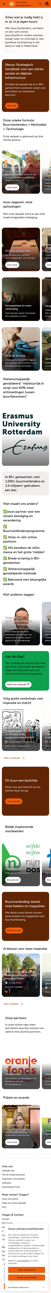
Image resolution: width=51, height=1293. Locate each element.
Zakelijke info (8, 1170)
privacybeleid (23, 1260)
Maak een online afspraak (14, 1203)
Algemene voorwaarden (13, 1178)
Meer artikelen (11, 1003)
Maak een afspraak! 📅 (18, 684)
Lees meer (12, 187)
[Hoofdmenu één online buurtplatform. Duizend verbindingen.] (4, 4)
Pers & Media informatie (13, 1174)
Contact (5, 1219)
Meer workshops (12, 758)
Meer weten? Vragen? (15, 1194)
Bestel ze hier (14, 930)
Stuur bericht (14, 801)
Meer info (11, 105)
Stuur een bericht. (10, 1198)
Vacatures (6, 1182)
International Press (11, 1186)
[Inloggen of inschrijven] (47, 4)
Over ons (7, 1166)
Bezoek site (13, 879)
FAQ (4, 1207)
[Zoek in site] (40, 4)
